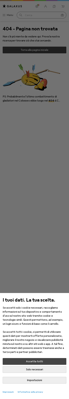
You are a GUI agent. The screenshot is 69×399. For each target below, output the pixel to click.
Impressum (8, 392)
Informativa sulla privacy (30, 392)
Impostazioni (34, 380)
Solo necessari (34, 369)
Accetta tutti (34, 361)
